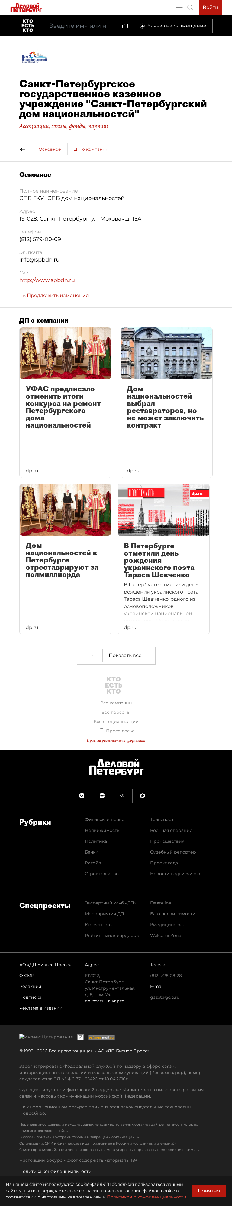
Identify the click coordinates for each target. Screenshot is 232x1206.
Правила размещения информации (116, 740)
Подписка (30, 997)
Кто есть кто (98, 924)
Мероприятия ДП (104, 913)
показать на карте (104, 1001)
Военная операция (171, 830)
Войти (210, 7)
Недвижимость (102, 830)
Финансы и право (104, 819)
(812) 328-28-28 (166, 975)
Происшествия (167, 841)
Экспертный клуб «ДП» (110, 903)
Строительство (102, 873)
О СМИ (27, 975)
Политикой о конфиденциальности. (147, 1197)
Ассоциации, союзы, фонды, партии (63, 126)
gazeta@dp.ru (164, 997)
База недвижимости (172, 913)
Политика (96, 841)
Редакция (30, 986)
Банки (91, 852)
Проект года (164, 863)
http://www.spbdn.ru (47, 280)
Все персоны (116, 712)
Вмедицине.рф (167, 924)
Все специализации (116, 721)
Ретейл (93, 863)
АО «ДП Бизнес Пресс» (45, 964)
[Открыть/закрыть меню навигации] (179, 7)
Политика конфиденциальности (55, 1171)
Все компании (116, 703)
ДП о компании (91, 149)
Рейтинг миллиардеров (112, 935)
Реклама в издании (41, 1008)
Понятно (209, 1191)
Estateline (160, 903)
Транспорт (162, 819)
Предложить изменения (57, 295)
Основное (50, 149)
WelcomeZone (165, 935)
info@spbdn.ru (39, 259)
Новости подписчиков (175, 873)
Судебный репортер (173, 852)
